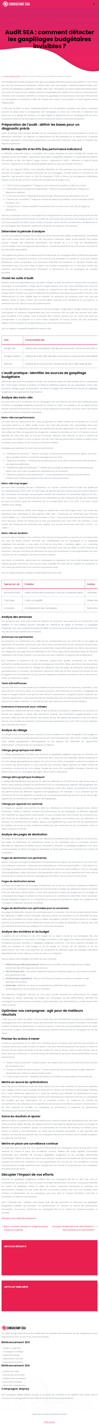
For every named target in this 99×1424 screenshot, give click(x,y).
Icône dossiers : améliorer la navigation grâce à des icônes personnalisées (37, 1270)
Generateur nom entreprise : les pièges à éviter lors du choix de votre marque (39, 1265)
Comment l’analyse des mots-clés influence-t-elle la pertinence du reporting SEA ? (73, 1228)
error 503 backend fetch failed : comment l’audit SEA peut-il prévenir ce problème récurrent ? (46, 1301)
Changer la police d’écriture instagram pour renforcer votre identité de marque (40, 1256)
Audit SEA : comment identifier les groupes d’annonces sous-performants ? (38, 1306)
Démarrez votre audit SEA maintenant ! (19, 1218)
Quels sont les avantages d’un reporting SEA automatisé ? (30, 1292)
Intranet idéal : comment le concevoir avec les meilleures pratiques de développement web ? (46, 1261)
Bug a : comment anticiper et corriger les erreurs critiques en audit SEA (26, 1228)
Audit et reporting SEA (12, 76)
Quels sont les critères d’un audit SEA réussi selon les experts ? (32, 1296)
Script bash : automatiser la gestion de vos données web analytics (34, 1252)
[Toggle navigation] (94, 4)
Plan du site (49, 1422)
